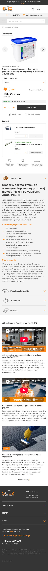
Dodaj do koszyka (36, 136)
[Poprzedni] (5, 49)
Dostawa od (36, 90)
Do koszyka (31, 107)
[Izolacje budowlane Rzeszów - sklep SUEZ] (7, 9)
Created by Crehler (7, 561)
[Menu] (3, 21)
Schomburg (7, 34)
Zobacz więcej (23, 480)
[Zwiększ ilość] (13, 107)
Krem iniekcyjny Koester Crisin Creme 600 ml (28, 145)
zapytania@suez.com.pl (34, 15)
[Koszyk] (44, 9)
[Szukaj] (43, 21)
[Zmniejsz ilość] (4, 107)
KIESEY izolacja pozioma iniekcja (25, 127)
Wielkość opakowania (10, 78)
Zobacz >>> (24, 3)
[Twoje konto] (38, 9)
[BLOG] (24, 439)
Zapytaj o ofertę (34, 114)
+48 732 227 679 (14, 15)
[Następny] (43, 49)
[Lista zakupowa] (33, 9)
